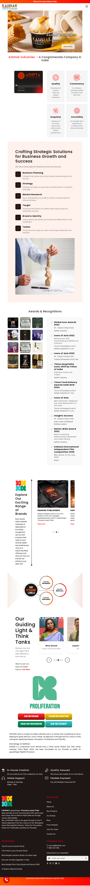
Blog (48, 820)
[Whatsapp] (59, 863)
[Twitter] (53, 863)
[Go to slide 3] (56, 532)
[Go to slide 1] (52, 532)
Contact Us (51, 834)
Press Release (52, 825)
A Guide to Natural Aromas (12, 869)
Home (49, 802)
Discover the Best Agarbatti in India (15, 860)
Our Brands (51, 816)
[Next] (79, 31)
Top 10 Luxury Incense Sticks (13, 846)
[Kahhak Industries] (9, 6)
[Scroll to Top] (85, 874)
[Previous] (10, 31)
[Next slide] (67, 660)
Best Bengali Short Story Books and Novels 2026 (21, 864)
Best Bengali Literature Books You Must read (19, 855)
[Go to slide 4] (58, 532)
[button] (13, 323)
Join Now (26, 669)
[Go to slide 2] (54, 532)
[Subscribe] (86, 858)
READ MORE (68, 46)
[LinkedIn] (54, 640)
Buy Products (52, 811)
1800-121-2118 (54, 848)
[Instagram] (50, 863)
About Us (50, 807)
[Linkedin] (56, 863)
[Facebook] (49, 640)
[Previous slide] (49, 660)
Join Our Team (52, 829)
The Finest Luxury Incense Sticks (15, 851)
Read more (41, 524)
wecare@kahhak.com (57, 845)
